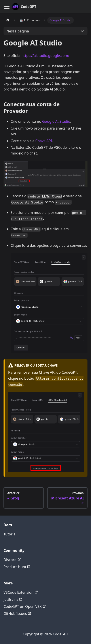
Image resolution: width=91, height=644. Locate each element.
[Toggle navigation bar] (7, 6)
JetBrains (11, 599)
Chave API (43, 140)
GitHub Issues (15, 613)
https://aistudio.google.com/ (45, 55)
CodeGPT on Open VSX (23, 606)
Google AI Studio (56, 121)
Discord (10, 559)
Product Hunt (15, 566)
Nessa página (17, 31)
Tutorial (10, 534)
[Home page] (8, 20)
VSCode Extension (19, 592)
